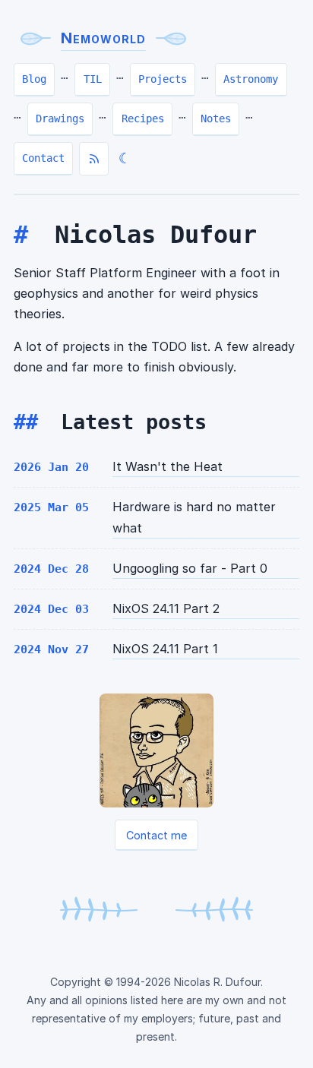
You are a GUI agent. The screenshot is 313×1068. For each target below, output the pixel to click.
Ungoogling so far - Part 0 (189, 568)
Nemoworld (103, 38)
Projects (162, 79)
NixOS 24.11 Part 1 (165, 648)
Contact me (156, 835)
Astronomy (250, 79)
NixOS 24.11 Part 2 (166, 608)
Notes (216, 118)
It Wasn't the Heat (167, 466)
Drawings (60, 118)
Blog (34, 79)
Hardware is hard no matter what (194, 517)
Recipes (143, 118)
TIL (93, 79)
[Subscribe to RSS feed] (93, 158)
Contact (43, 158)
